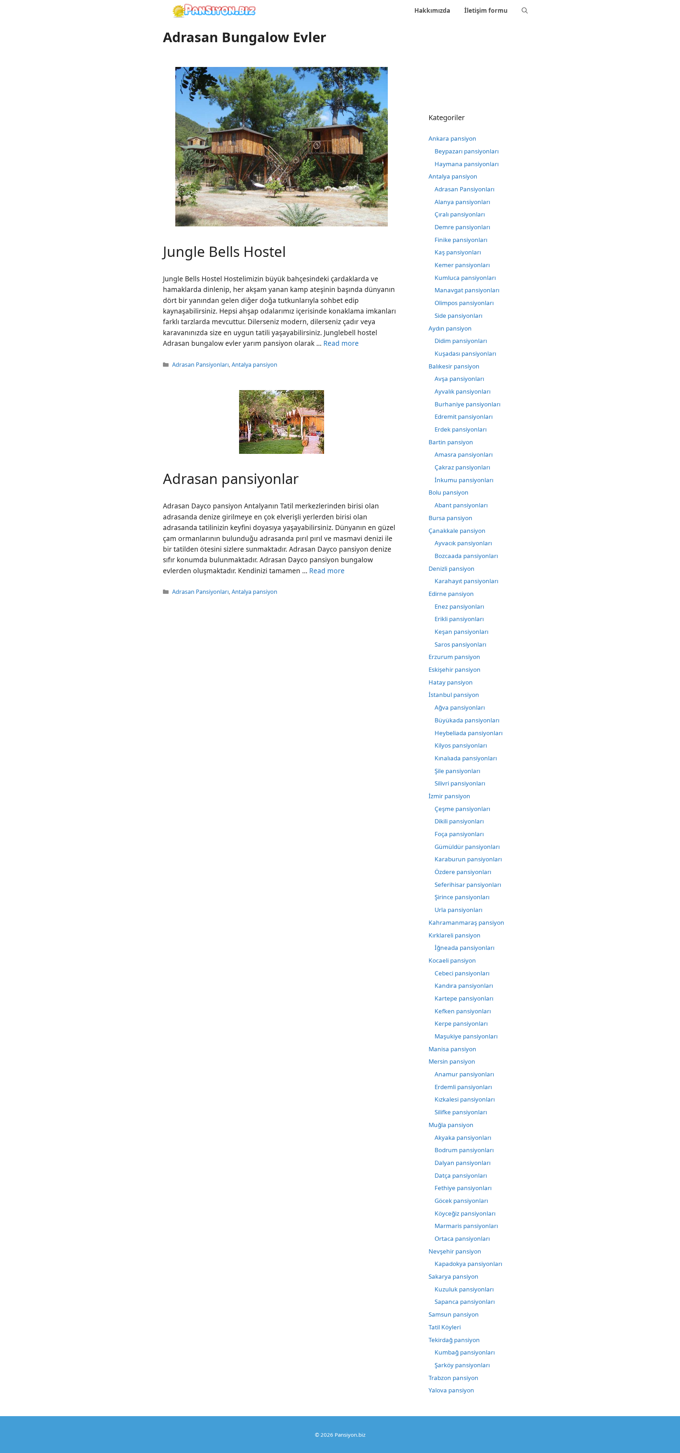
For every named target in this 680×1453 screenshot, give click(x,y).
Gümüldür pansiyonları (467, 847)
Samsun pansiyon (454, 1314)
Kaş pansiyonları (458, 252)
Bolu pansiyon (449, 492)
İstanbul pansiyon (454, 695)
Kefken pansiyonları (463, 1011)
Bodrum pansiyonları (464, 1150)
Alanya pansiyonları (462, 202)
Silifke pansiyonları (461, 1112)
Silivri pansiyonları (460, 783)
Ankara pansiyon (452, 138)
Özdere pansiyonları (463, 872)
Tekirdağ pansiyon (454, 1340)
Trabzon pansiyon (453, 1378)
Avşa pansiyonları (459, 378)
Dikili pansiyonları (459, 821)
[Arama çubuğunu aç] (525, 10)
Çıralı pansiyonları (460, 214)
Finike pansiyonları (461, 240)
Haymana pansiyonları (467, 164)
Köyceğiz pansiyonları (465, 1213)
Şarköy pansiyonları (462, 1365)
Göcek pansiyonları (461, 1200)
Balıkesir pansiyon (454, 366)
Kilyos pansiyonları (461, 745)
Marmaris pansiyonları (466, 1226)
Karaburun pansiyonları (468, 859)
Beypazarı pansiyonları (467, 151)
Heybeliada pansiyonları (469, 733)
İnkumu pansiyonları (464, 480)
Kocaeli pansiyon (452, 960)
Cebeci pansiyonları (462, 973)
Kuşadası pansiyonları (465, 353)
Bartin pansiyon (451, 442)
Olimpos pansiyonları (464, 303)
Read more (341, 343)
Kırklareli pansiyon (455, 935)
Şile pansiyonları (457, 771)
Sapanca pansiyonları (465, 1301)
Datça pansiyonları (461, 1175)
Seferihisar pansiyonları (468, 884)
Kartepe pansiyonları (464, 998)
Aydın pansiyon (450, 328)
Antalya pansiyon (254, 364)
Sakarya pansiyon (453, 1276)
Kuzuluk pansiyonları (464, 1289)
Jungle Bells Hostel (224, 251)
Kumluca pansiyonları (465, 278)
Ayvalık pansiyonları (463, 391)
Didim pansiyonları (461, 341)
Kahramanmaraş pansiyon (466, 922)
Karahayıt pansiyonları (466, 581)
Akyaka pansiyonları (463, 1137)
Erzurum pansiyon (454, 657)
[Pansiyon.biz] (212, 10)
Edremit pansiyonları (464, 416)
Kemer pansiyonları (462, 265)
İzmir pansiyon (449, 796)
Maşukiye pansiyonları (466, 1036)
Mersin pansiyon (452, 1061)
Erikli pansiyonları (459, 619)
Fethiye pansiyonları (463, 1188)
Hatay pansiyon (451, 682)
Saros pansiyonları (460, 644)
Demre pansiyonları (462, 227)
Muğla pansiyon (451, 1125)
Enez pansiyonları (459, 606)
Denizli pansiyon (452, 568)
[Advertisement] (460, 58)
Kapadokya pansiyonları (468, 1264)
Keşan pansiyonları (461, 631)
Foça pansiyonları (459, 834)
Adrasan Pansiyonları (200, 364)
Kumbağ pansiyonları (465, 1352)
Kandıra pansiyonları (464, 985)
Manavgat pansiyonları (467, 290)
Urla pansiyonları (458, 910)
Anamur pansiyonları (464, 1074)
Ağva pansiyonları (460, 707)
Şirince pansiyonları (462, 897)
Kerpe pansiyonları (461, 1023)
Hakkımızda (432, 10)
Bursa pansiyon (450, 518)
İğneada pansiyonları (464, 948)
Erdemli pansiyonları (463, 1087)
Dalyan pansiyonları (463, 1163)
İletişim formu (486, 10)
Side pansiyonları (458, 315)
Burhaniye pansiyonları (467, 404)
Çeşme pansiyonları (462, 809)
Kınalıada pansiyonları (466, 758)
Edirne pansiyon (451, 594)
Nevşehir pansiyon (455, 1251)
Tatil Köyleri (445, 1327)
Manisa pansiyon (452, 1049)
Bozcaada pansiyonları (466, 556)
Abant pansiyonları (461, 505)
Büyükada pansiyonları (467, 720)
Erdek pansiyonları (461, 429)
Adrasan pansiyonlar (231, 478)
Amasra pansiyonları (464, 454)
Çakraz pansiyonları (462, 467)
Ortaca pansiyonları (462, 1238)
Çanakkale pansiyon (457, 530)
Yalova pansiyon (451, 1390)
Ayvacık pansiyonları (463, 543)
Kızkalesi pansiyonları (465, 1099)
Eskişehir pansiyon (455, 669)
